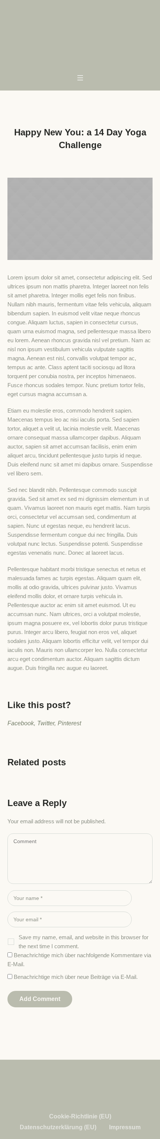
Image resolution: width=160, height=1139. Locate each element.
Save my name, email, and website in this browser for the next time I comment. (83, 941)
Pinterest (69, 723)
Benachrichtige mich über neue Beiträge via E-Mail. (76, 977)
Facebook (20, 723)
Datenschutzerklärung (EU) (58, 1127)
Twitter (45, 723)
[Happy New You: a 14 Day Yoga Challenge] (80, 218)
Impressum (125, 1127)
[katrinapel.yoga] (80, 26)
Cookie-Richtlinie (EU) (80, 1116)
